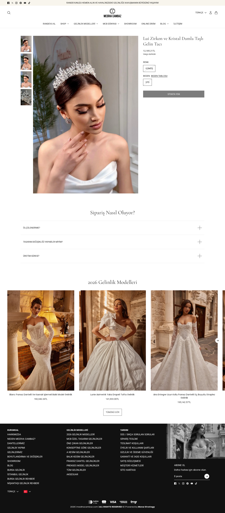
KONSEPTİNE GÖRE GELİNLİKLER (84, 447)
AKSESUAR (72, 474)
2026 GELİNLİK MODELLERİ (81, 434)
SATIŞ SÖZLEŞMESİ (130, 461)
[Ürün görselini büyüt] (85, 115)
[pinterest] (20, 3)
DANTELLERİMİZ (16, 443)
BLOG (10, 465)
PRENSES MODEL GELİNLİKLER (83, 465)
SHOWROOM (13, 461)
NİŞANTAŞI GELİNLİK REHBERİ (23, 483)
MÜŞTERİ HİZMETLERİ (132, 465)
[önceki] (7, 347)
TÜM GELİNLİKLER (76, 470)
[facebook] (8, 3)
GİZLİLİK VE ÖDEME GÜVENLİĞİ (136, 452)
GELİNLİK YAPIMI (16, 447)
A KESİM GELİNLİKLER (78, 452)
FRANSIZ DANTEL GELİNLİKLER (83, 461)
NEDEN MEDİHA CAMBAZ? (21, 439)
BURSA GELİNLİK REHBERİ (21, 478)
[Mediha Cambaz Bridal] (112, 12)
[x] (12, 3)
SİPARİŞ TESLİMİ (129, 439)
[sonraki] (217, 340)
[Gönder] (206, 476)
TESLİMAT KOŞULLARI (131, 443)
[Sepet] (216, 12)
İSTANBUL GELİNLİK (17, 474)
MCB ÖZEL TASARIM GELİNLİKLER (84, 439)
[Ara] (8, 12)
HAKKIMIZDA (14, 434)
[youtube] (25, 3)
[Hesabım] (210, 12)
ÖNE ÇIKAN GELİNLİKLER (80, 443)
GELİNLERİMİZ (14, 452)
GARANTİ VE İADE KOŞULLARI (136, 456)
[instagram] (16, 3)
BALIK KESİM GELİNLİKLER (80, 456)
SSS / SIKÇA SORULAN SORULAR (137, 434)
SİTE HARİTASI (128, 470)
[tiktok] (29, 3)
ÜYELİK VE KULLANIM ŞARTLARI (137, 447)
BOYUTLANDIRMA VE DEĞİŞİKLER (24, 456)
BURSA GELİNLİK (16, 470)
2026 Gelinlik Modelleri (112, 282)
